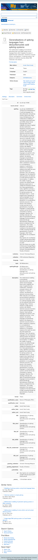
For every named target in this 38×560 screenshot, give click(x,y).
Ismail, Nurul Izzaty (28, 65)
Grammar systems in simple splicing (13, 495)
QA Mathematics (27, 77)
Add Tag (32, 89)
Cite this (6, 30)
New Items (6, 544)
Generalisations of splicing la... (8, 24)
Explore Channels (8, 541)
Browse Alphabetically (9, 539)
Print (27, 30)
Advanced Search (8, 533)
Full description (13, 62)
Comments (19, 96)
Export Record (7, 33)
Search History (7, 531)
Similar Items (27, 96)
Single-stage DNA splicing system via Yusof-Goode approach (17, 519)
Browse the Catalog (9, 538)
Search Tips (7, 549)
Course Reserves (8, 542)
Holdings (4, 96)
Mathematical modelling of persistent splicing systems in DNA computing (18, 502)
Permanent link (27, 33)
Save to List (17, 33)
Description (11, 96)
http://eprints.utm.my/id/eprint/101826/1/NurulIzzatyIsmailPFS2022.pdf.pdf (29, 83)
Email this (20, 30)
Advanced (10, 20)
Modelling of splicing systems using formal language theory (19, 488)
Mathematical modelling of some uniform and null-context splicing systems (18, 511)
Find (4, 20)
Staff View (4, 99)
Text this (13, 30)
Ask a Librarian (8, 551)
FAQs (5, 552)
